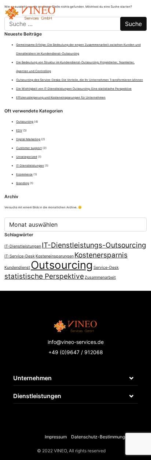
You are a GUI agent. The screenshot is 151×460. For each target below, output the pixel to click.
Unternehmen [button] (32, 378)
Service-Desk (106, 267)
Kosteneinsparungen (55, 256)
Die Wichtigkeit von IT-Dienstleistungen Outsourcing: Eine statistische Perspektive (74, 88)
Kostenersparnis (101, 255)
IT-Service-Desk (19, 256)
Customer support (29, 148)
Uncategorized (26, 157)
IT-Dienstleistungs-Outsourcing (94, 245)
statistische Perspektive (44, 276)
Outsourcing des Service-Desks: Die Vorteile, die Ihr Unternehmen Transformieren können (79, 80)
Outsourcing (24, 121)
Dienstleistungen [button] (37, 396)
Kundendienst (17, 267)
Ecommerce (24, 174)
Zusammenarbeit (100, 277)
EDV (19, 130)
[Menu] (138, 9)
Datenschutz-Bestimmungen (100, 436)
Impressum (56, 436)
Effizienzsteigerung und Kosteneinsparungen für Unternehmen (61, 97)
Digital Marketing (28, 139)
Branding (22, 183)
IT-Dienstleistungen (30, 165)
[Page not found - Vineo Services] (29, 9)
